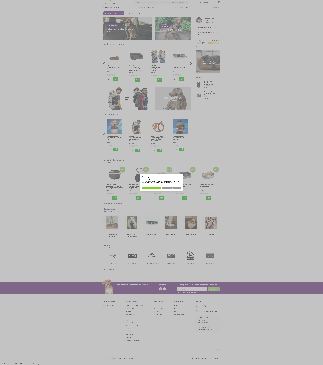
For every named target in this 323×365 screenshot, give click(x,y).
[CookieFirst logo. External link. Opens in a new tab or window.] (142, 176)
